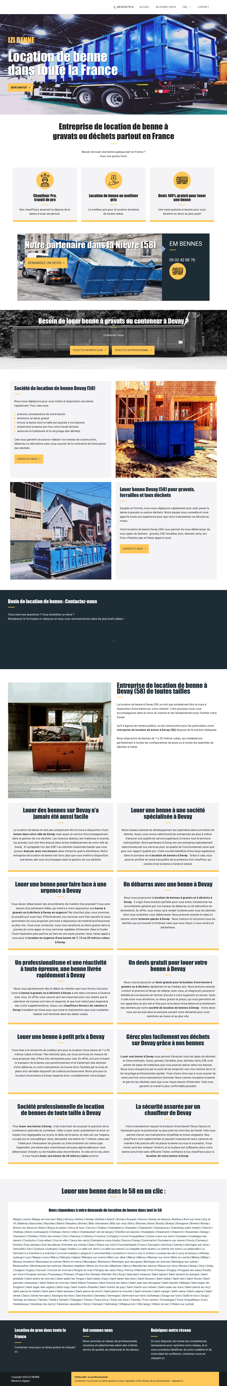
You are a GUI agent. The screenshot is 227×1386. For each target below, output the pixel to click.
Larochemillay (102, 1253)
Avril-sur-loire (192, 1219)
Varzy (87, 1304)
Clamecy (75, 1236)
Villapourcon (127, 1304)
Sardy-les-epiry (41, 1295)
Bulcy (42, 1227)
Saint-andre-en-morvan (40, 1278)
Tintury (88, 1299)
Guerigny (52, 1248)
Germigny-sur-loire (197, 1244)
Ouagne (19, 1270)
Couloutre (29, 1240)
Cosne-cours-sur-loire (160, 1236)
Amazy (69, 1219)
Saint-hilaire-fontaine (84, 1282)
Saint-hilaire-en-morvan (54, 1282)
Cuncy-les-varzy (79, 1240)
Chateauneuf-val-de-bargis (96, 1232)
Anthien (100, 1219)
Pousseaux (55, 1274)
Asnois (143, 1219)
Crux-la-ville (60, 1240)
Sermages (114, 1295)
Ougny (30, 1270)
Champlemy (115, 1227)
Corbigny (113, 1236)
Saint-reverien (143, 1291)
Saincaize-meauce (138, 1274)
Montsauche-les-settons (46, 1265)
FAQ (185, 6)
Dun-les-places (51, 1244)
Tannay (43, 1299)
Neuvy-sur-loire (168, 1265)
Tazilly (53, 1299)
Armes (120, 1219)
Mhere (196, 1257)
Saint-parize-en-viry (197, 1287)
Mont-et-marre (72, 1261)
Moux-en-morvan (98, 1265)
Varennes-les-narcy (42, 1304)
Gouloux (39, 1248)
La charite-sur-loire (169, 1248)
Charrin (207, 1227)
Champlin (131, 1227)
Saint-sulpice (195, 1291)
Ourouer (41, 1270)
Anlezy (79, 1219)
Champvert (145, 1227)
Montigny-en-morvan (157, 1261)
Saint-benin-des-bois (123, 1278)
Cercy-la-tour (76, 1227)
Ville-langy (144, 1304)
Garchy (178, 1244)
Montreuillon (21, 1265)
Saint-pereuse (65, 1291)
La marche (48, 1253)
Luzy (28, 1257)
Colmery (88, 1236)
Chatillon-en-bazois (127, 1232)
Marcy (55, 1257)
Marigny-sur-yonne (94, 1257)
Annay (90, 1219)
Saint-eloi (179, 1278)
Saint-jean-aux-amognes (145, 1282)
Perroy (129, 1270)
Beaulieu (71, 1223)
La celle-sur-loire (88, 1248)
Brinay (205, 1223)
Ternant (64, 1299)
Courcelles (45, 1240)
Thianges (76, 1299)
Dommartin (149, 1240)
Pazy (120, 1270)
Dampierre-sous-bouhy (106, 1240)
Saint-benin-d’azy (97, 1278)
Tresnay (135, 1299)
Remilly (107, 1274)
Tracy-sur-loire (119, 1299)
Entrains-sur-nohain (74, 1244)
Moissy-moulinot (24, 1261)
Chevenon (19, 1236)
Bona (151, 1223)
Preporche (83, 1274)
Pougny (172, 1270)
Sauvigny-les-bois (63, 1295)
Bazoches (36, 1223)
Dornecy (201, 1240)
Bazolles (50, 1223)
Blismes (141, 1223)
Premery (69, 1274)
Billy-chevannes (99, 1223)
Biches (83, 1223)
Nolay (193, 1265)
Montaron (104, 1261)
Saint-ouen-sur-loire (171, 1287)
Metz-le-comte (180, 1257)
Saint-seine (178, 1291)
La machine (32, 1253)
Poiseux (160, 1270)
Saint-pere (48, 1291)
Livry (139, 1253)
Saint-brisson (146, 1278)
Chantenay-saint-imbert (186, 1227)
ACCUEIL (144, 6)
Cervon (91, 1227)
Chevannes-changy (197, 1232)
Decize (126, 1240)
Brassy (170, 1223)
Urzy (204, 1299)
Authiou (177, 1219)
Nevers (183, 1265)
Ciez (65, 1236)
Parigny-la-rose (83, 1270)
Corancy (100, 1236)
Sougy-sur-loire (172, 1295)
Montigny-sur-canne (185, 1261)
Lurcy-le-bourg (186, 1253)
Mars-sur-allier (117, 1257)
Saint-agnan (159, 1274)
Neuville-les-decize (145, 1265)
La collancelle (191, 1248)
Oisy (202, 1265)
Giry (29, 1248)
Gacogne (154, 1244)
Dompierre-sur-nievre (171, 1240)
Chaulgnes (148, 1232)
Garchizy (166, 1244)
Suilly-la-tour (191, 1295)
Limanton (119, 1253)
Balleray (23, 1223)
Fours (142, 1244)
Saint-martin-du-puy (112, 1287)
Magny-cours (41, 1257)
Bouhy (160, 1223)
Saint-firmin (194, 1278)
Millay (205, 1257)
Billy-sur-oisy (118, 1223)
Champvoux (161, 1227)
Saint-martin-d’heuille (84, 1287)
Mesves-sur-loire (159, 1257)
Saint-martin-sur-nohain (141, 1287)
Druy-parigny (32, 1244)
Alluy (60, 1219)
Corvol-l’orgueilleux (132, 1236)
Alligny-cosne (22, 1219)
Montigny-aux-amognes (127, 1261)
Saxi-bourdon (84, 1295)
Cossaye (181, 1236)
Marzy (132, 1257)
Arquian (132, 1219)
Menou (142, 1257)
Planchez (141, 1270)
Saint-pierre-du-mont (89, 1291)
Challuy (102, 1227)
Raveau (96, 1274)
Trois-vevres (150, 1299)
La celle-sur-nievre (112, 1248)
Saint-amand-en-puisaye (184, 1274)
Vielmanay (111, 1304)
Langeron (86, 1253)
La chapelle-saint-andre (141, 1248)
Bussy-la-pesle (57, 1227)
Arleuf (111, 1219)
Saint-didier (163, 1278)
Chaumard (163, 1232)
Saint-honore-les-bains (113, 1282)
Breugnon (182, 1223)
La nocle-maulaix (67, 1253)
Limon (131, 1253)
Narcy (127, 1265)
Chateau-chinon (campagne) (31, 1232)
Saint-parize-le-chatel (26, 1291)
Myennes (116, 1265)
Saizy (26, 1295)
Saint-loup (63, 1287)
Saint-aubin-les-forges (70, 1278)
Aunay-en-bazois (159, 1219)
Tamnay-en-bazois (25, 1299)
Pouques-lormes (36, 1274)
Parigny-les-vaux (105, 1270)
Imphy (72, 1248)
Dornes (18, 1244)
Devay (136, 1240)
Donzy (191, 1240)
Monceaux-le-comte (49, 1261)
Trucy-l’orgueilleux (188, 1299)
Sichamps (153, 1295)
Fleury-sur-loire (106, 1244)
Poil (151, 1270)
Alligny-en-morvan (43, 1219)
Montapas (90, 1261)
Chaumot (177, 1232)
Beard (61, 1223)
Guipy (63, 1248)
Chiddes (32, 1236)
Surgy (205, 1295)
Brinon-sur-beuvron (25, 1227)
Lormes (149, 1253)
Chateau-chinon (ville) (64, 1232)
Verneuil (97, 1304)
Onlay (209, 1265)
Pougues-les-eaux (189, 1270)
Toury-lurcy (101, 1299)
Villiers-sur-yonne (182, 1304)
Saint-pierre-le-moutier (118, 1291)
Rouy (122, 1274)
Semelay (100, 1295)
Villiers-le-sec (161, 1304)
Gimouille (19, 1248)
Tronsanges (167, 1299)
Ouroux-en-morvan (60, 1270)
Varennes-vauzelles (69, 1304)
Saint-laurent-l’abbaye (176, 1282)
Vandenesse (21, 1304)
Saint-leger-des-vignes (40, 1287)
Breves (194, 1223)
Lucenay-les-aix (166, 1253)
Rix (115, 1274)
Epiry (92, 1244)
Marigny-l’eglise (70, 1257)
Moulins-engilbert (74, 1265)
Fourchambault (127, 1244)
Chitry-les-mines (50, 1236)
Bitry (131, 1223)
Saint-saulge (162, 1291)
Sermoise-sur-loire (134, 1295)
